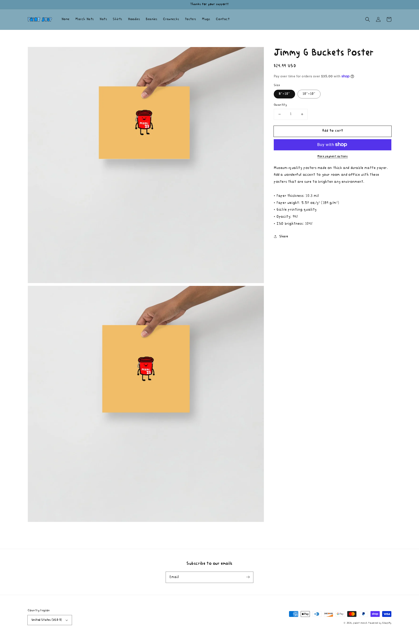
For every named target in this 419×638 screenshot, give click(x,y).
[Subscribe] (247, 577)
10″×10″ (309, 94)
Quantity (280, 104)
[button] (367, 19)
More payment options (332, 156)
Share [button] (283, 236)
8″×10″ (284, 94)
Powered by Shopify (379, 623)
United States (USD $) (47, 620)
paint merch (360, 623)
